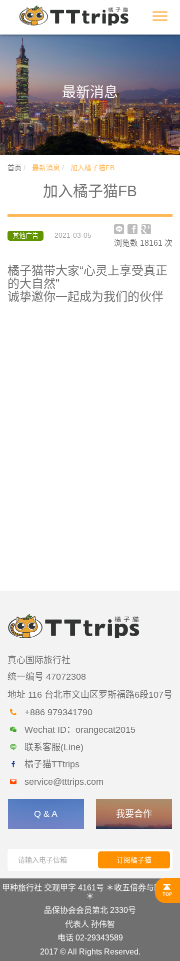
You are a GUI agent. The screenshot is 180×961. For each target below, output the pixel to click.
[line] (119, 229)
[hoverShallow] (167, 890)
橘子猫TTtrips (52, 764)
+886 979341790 (58, 712)
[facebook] (133, 229)
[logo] (74, 14)
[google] (146, 229)
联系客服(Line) (54, 747)
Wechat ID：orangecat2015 (80, 730)
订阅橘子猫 (134, 860)
